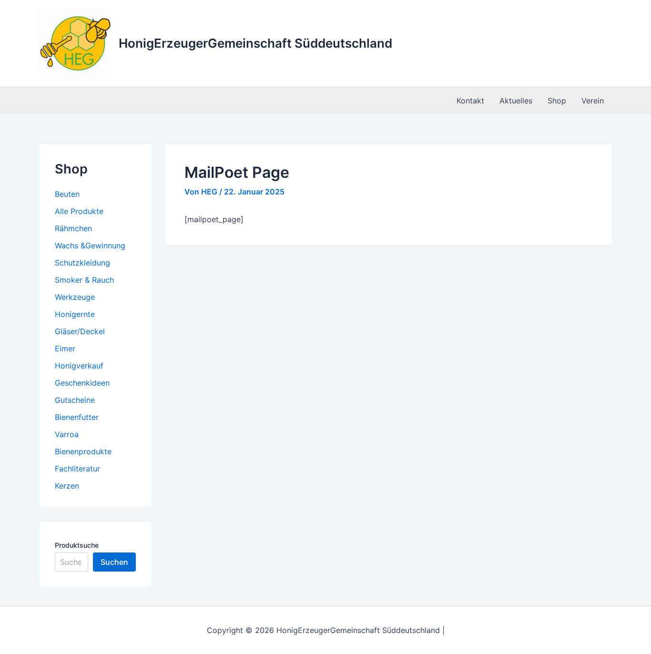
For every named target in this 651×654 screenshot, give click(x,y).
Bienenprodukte (83, 451)
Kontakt (470, 100)
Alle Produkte (79, 211)
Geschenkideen (82, 383)
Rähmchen (73, 228)
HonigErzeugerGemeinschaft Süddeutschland (255, 43)
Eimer (65, 348)
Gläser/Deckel (80, 331)
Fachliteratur (77, 468)
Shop (557, 100)
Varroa (67, 434)
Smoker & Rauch (84, 280)
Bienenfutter (77, 417)
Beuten (67, 194)
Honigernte (75, 314)
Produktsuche (77, 545)
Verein (592, 100)
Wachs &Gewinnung (90, 245)
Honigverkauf (79, 365)
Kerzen (67, 485)
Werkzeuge (75, 297)
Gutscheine (75, 400)
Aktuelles (515, 100)
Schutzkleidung (82, 262)
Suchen (114, 562)
